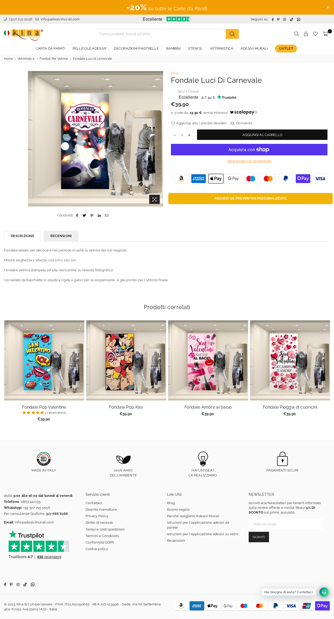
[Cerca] (232, 34)
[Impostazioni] (306, 34)
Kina (174, 73)
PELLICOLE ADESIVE (90, 48)
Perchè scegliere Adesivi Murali (193, 516)
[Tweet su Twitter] (85, 215)
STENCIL (195, 48)
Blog (171, 503)
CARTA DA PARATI (50, 48)
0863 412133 (31, 502)
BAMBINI (173, 48)
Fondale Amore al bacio (208, 407)
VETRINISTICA (221, 48)
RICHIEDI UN (251, 198)
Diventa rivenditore (101, 509)
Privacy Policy (97, 516)
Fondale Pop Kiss (126, 407)
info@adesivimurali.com (60, 19)
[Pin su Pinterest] (92, 215)
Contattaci (94, 503)
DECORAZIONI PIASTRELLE (136, 48)
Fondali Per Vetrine (54, 59)
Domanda (243, 123)
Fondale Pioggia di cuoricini (290, 407)
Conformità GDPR (100, 542)
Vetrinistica (25, 59)
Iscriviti (259, 537)
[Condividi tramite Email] (107, 215)
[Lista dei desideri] (315, 34)
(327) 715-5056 (20, 19)
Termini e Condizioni (102, 536)
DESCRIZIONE (22, 236)
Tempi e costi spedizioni (105, 529)
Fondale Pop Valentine (44, 407)
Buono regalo (178, 509)
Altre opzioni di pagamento (249, 161)
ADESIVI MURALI (254, 48)
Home (8, 59)
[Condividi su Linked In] (99, 215)
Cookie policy (97, 549)
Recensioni (176, 541)
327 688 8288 (57, 514)
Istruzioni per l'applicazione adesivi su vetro (202, 534)
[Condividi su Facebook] (77, 215)
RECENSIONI (61, 236)
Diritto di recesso (99, 522)
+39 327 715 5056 (36, 508)
